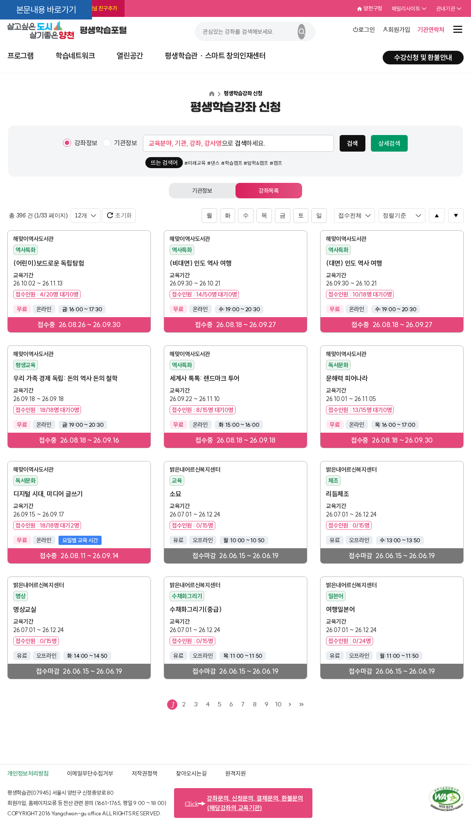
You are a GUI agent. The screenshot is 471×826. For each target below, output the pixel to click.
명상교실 (24, 609)
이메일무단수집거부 (90, 773)
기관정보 (125, 143)
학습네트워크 (75, 55)
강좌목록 (269, 190)
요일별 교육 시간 (80, 540)
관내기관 (445, 8)
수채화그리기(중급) (196, 609)
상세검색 (389, 143)
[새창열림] (446, 809)
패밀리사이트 (406, 8)
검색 (352, 143)
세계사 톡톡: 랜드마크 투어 (205, 378)
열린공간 (130, 55)
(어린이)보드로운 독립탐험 (48, 263)
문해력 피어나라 (347, 378)
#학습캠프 (231, 163)
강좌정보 (86, 143)
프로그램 (20, 55)
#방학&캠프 (256, 163)
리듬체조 (337, 494)
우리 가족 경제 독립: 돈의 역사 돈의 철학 (65, 378)
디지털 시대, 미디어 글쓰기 (48, 494)
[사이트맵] (458, 29)
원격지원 (235, 773)
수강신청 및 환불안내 (423, 57)
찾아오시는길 (191, 773)
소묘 (175, 494)
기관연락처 (431, 29)
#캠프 (276, 163)
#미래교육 (195, 163)
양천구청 (373, 8)
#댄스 (213, 163)
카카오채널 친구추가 (95, 8)
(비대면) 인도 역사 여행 (200, 263)
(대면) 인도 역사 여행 (354, 263)
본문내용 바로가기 (46, 9)
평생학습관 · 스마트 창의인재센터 (215, 55)
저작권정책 (144, 773)
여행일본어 (340, 609)
